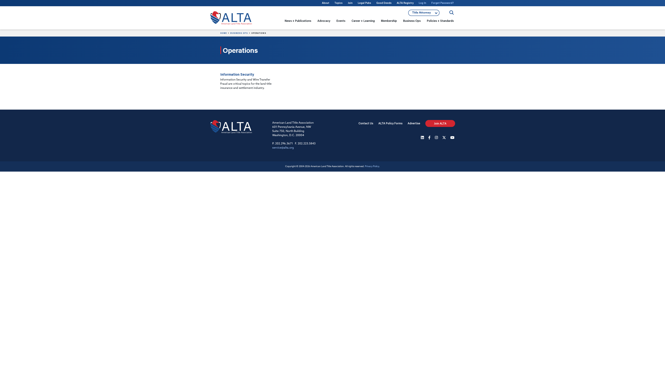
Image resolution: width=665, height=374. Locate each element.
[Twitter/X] (444, 138)
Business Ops (239, 33)
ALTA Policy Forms (390, 123)
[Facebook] (429, 138)
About (325, 3)
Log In (422, 3)
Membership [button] (389, 21)
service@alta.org (283, 147)
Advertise (414, 123)
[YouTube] (452, 138)
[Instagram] (437, 138)
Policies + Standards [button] (440, 21)
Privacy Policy (372, 166)
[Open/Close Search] (451, 12)
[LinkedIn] (423, 138)
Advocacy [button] (323, 21)
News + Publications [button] (298, 21)
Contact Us (365, 123)
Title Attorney (421, 13)
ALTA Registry (405, 3)
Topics (338, 3)
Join (350, 3)
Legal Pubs (364, 3)
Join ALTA (440, 123)
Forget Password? (442, 3)
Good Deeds (384, 3)
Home (223, 33)
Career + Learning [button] (363, 21)
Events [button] (340, 21)
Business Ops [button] (412, 21)
